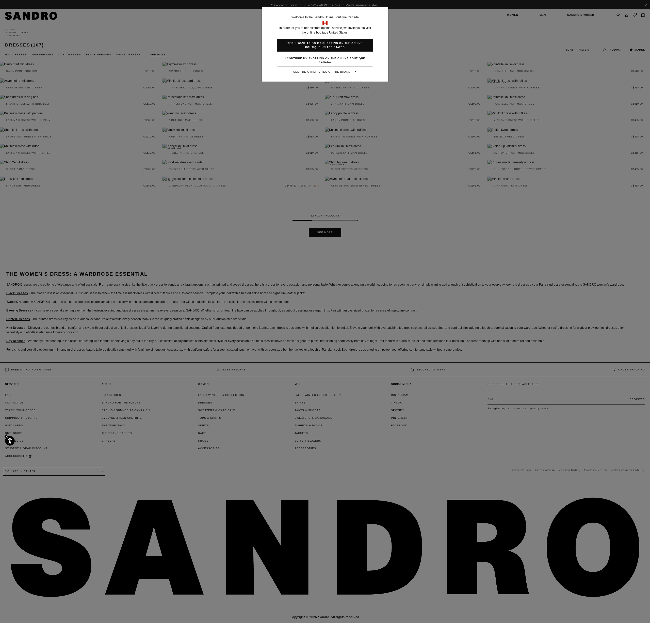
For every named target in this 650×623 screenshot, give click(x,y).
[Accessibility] (10, 441)
